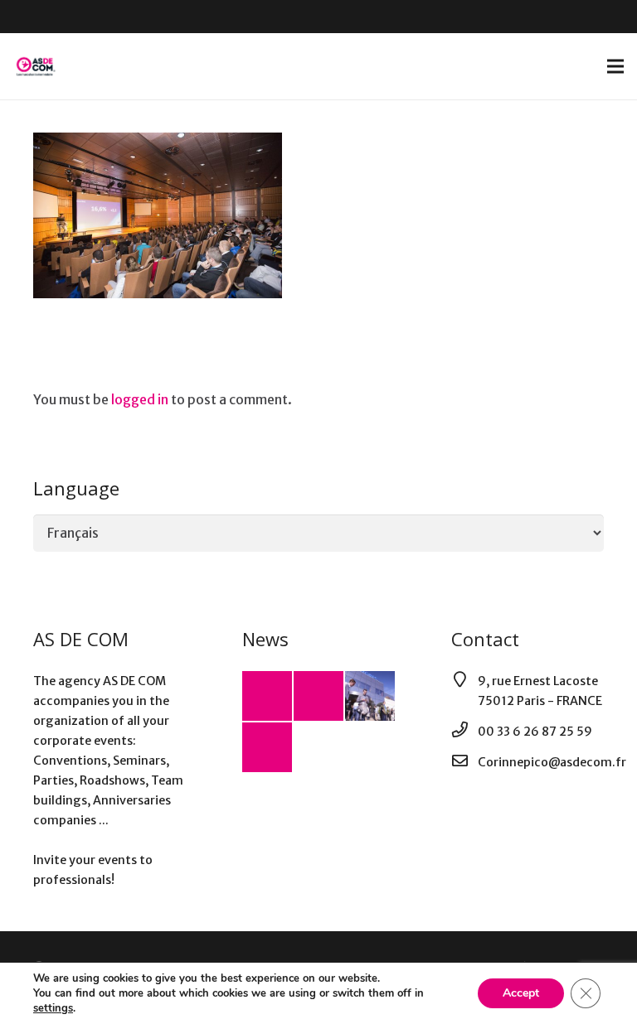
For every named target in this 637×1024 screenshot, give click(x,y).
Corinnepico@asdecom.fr (552, 762)
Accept (521, 993)
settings (53, 1008)
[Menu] (615, 66)
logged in (139, 399)
